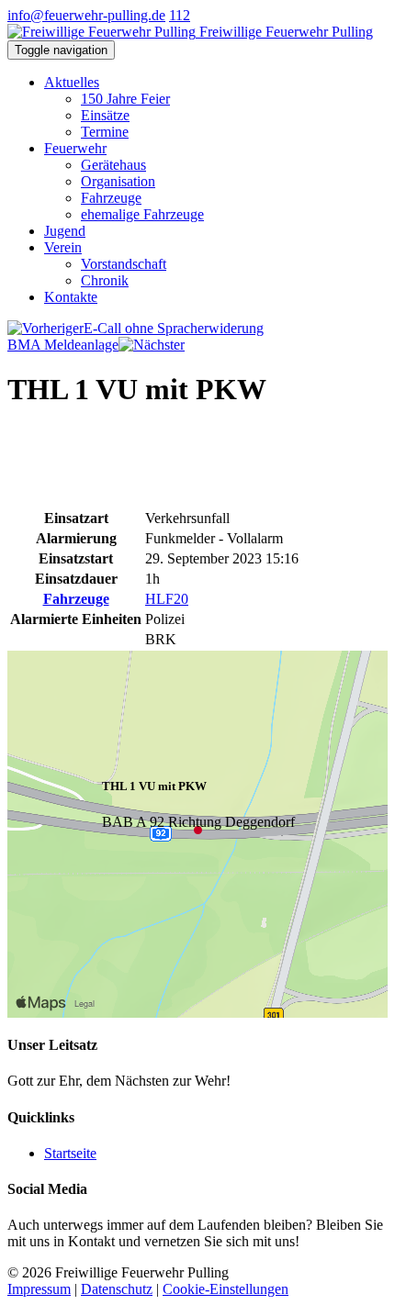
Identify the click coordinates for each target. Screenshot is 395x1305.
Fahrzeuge (111, 198)
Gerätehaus (113, 165)
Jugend (64, 231)
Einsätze (105, 115)
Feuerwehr (75, 148)
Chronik (105, 280)
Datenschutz (116, 1289)
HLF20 (166, 599)
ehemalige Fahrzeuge (142, 214)
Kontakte (70, 297)
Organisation (118, 181)
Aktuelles (71, 82)
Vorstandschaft (123, 264)
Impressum (39, 1289)
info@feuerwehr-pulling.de (86, 15)
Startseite (70, 1153)
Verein (63, 247)
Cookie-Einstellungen (225, 1289)
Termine (105, 131)
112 (179, 15)
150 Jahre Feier (125, 98)
